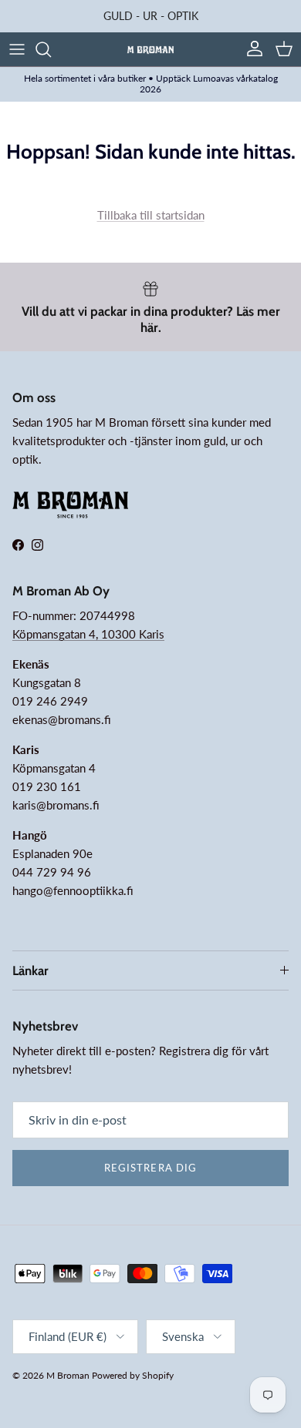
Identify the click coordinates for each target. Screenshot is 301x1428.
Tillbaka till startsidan (151, 215)
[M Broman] (150, 49)
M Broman (68, 1375)
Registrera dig (150, 1168)
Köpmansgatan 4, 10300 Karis (88, 634)
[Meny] (17, 49)
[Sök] (51, 49)
